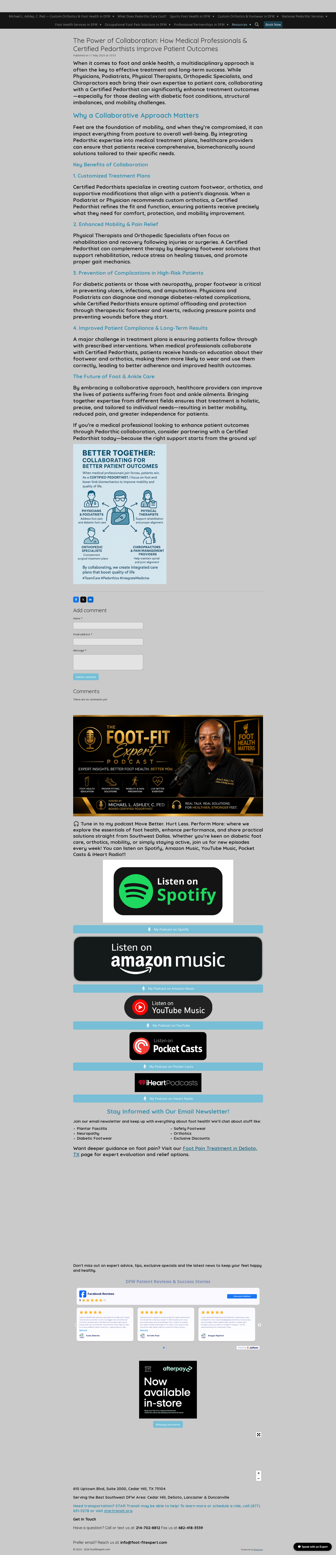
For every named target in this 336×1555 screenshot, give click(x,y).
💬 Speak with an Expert (313, 1546)
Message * (79, 650)
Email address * (82, 634)
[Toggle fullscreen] (258, 1434)
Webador (258, 1549)
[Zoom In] (258, 1473)
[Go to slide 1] (163, 1347)
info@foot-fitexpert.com (143, 1542)
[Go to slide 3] (169, 1347)
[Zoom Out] (258, 1478)
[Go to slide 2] (166, 1347)
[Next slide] (259, 1325)
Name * (77, 618)
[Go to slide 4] (172, 1347)
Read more (83, 1330)
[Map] (168, 1456)
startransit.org (118, 1510)
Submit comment (86, 677)
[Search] (257, 24)
